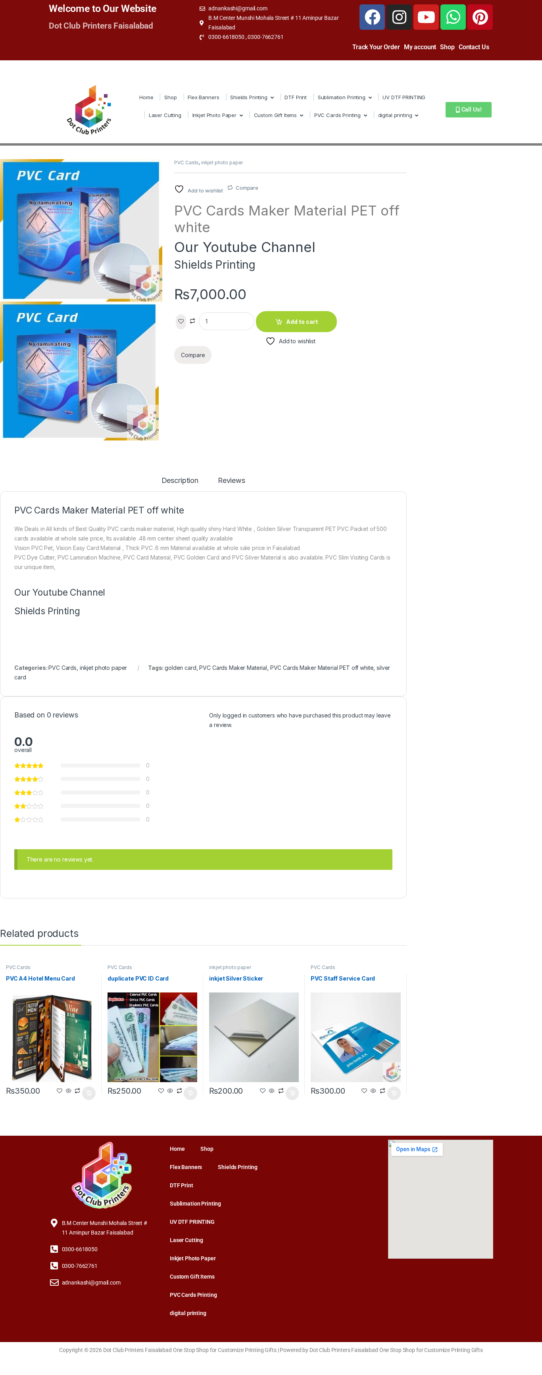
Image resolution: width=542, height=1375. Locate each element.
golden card (180, 667)
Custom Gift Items (275, 115)
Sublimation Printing (341, 97)
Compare (247, 188)
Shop (447, 47)
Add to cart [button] (89, 1093)
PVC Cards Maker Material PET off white (322, 667)
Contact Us (474, 47)
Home (146, 97)
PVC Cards (186, 162)
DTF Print (295, 97)
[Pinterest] (480, 17)
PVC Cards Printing (337, 115)
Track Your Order (376, 47)
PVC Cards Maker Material (233, 667)
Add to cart (302, 321)
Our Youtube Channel (244, 246)
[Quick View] (68, 1091)
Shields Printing (248, 97)
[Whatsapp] (453, 17)
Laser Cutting (165, 115)
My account (420, 47)
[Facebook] (372, 17)
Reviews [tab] (231, 481)
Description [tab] (179, 481)
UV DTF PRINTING (403, 97)
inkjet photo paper (222, 162)
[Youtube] (426, 17)
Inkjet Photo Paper (214, 115)
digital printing (395, 115)
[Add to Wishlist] (181, 321)
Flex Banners (203, 97)
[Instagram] (399, 17)
